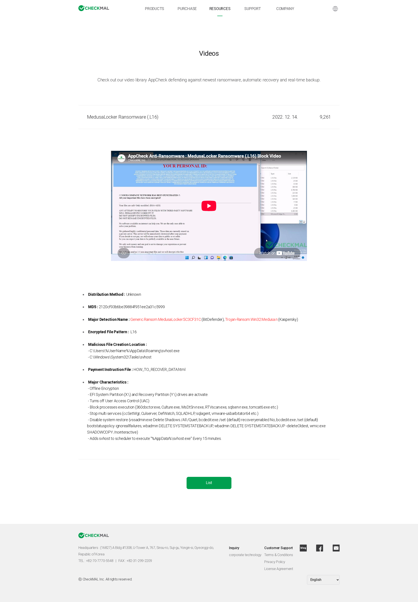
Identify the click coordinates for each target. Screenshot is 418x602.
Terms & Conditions (278, 555)
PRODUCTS (154, 8)
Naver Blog (303, 548)
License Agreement (278, 569)
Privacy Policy (274, 562)
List (209, 482)
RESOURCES (220, 8)
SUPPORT (252, 8)
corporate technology (245, 555)
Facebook (319, 548)
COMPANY (285, 8)
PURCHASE (187, 8)
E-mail (336, 548)
